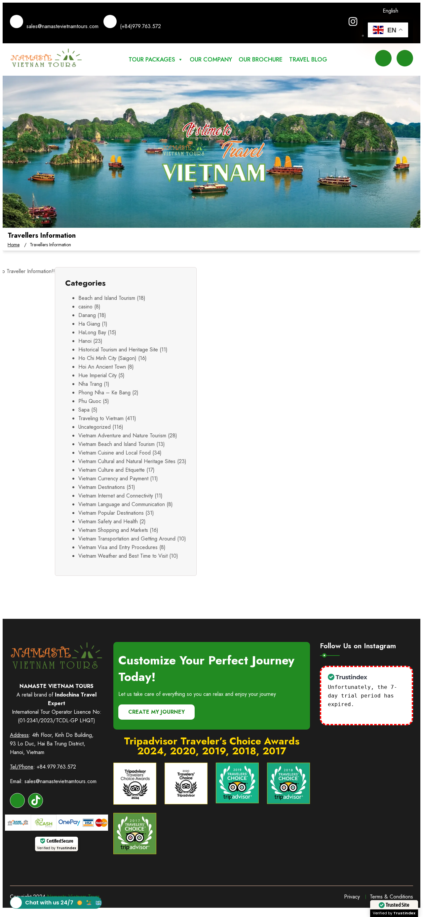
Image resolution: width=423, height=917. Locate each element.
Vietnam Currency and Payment (113, 478)
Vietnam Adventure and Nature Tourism (122, 435)
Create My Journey (156, 712)
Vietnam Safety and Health (108, 521)
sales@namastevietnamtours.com (62, 26)
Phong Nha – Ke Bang (104, 392)
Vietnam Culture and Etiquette (111, 470)
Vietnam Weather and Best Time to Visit (123, 556)
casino (85, 306)
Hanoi (85, 341)
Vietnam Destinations (101, 487)
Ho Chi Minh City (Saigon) (107, 358)
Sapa (84, 410)
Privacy (352, 896)
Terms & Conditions (391, 896)
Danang (87, 315)
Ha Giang (89, 324)
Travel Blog (308, 59)
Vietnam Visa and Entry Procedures (118, 547)
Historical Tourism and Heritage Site (118, 349)
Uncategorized (94, 427)
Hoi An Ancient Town (102, 367)
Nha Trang (90, 384)
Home (13, 244)
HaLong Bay (92, 332)
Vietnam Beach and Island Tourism (116, 444)
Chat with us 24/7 (49, 902)
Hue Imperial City (97, 375)
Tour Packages (152, 59)
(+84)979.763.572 (140, 26)
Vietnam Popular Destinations (111, 513)
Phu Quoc (89, 401)
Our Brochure (261, 59)
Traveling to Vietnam (101, 418)
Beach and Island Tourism (106, 298)
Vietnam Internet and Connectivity (115, 495)
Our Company (211, 59)
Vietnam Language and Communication (121, 504)
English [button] (390, 11)
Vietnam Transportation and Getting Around (126, 538)
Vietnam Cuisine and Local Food (114, 453)
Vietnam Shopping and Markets (113, 530)
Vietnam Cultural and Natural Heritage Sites (126, 461)
